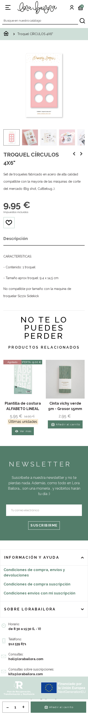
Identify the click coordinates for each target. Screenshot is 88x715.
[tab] (44, 557)
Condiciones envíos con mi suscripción (39, 593)
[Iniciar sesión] (71, 7)
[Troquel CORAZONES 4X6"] (74, 153)
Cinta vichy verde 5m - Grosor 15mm (65, 406)
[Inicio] (6, 35)
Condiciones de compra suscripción (37, 584)
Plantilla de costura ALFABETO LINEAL (23, 406)
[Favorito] (9, 222)
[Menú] (7, 7)
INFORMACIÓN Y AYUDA (31, 557)
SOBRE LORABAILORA (30, 609)
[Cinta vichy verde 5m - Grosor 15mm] (65, 379)
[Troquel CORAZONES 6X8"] (81, 153)
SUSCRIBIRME (44, 525)
